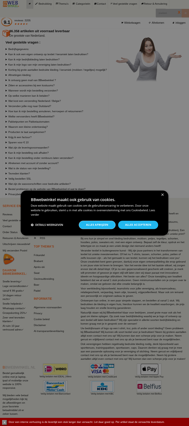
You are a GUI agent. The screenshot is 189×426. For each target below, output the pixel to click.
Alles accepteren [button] (138, 224)
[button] (47, 225)
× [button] (162, 194)
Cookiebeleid (139, 210)
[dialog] (94, 213)
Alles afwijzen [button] (97, 224)
